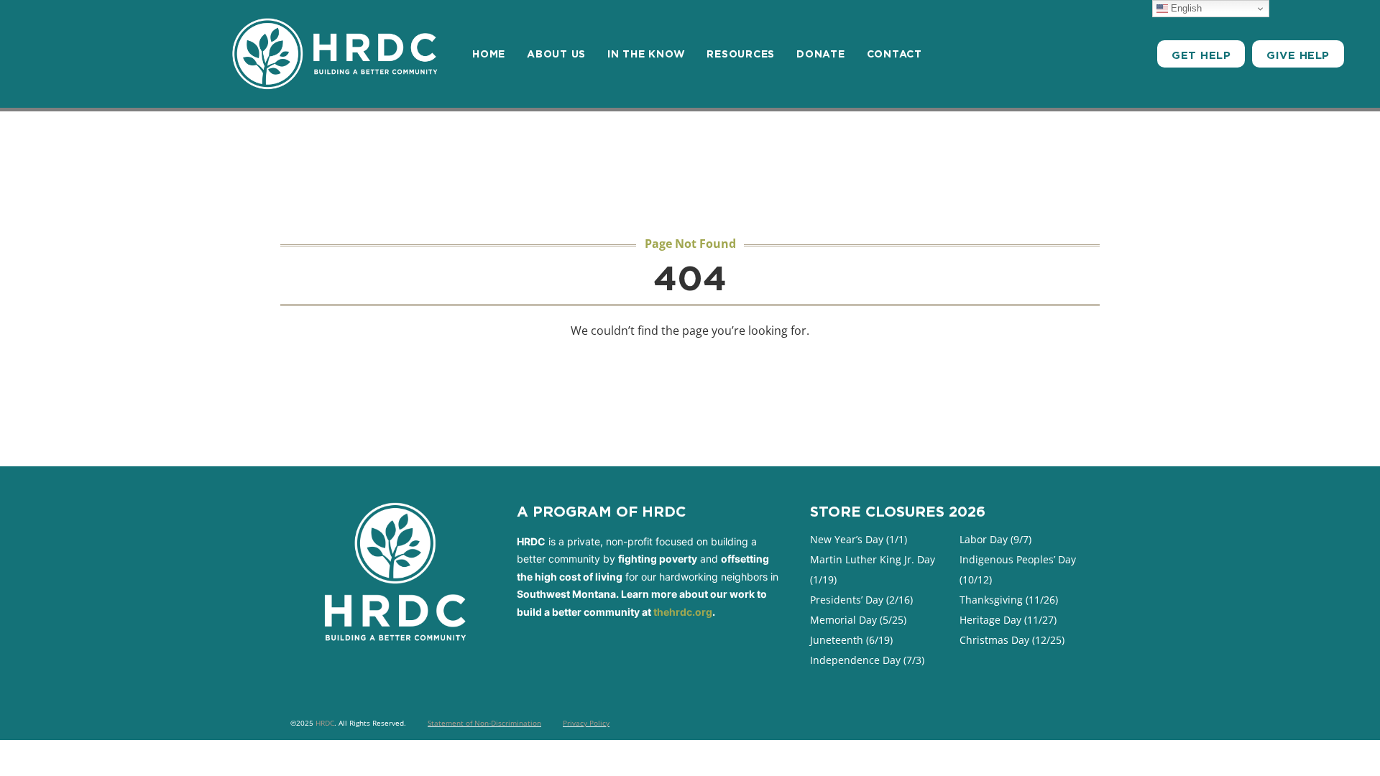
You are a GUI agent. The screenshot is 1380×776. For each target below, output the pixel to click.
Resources (741, 53)
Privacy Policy (586, 723)
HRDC (325, 723)
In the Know (646, 53)
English (1185, 8)
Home (488, 53)
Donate (820, 53)
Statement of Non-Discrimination (484, 723)
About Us (556, 53)
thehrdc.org (682, 612)
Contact (894, 53)
